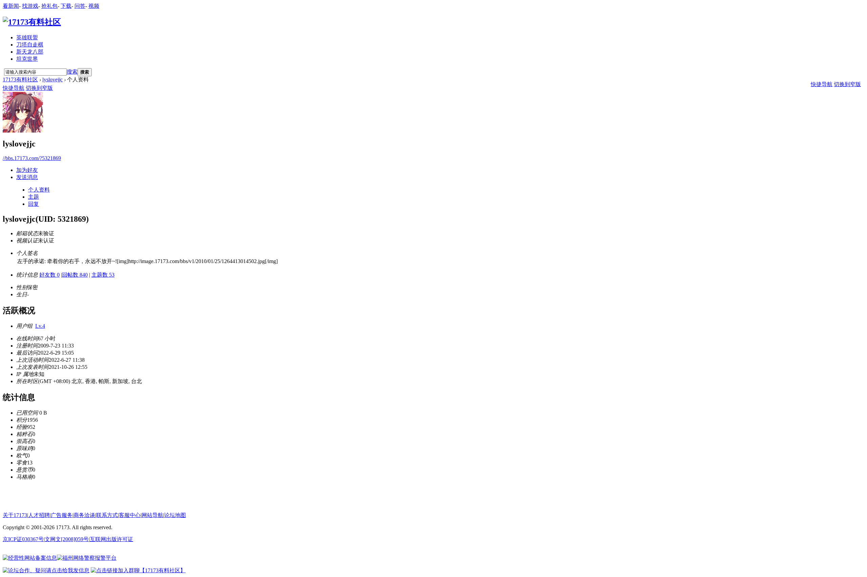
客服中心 (130, 515)
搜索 (72, 72)
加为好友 (27, 170)
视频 (93, 6)
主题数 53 (102, 275)
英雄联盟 (27, 37)
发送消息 (27, 177)
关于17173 (15, 515)
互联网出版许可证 (111, 539)
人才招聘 (39, 515)
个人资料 (39, 190)
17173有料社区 (20, 79)
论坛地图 (175, 515)
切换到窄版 (39, 88)
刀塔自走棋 (29, 44)
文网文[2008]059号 (67, 539)
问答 (80, 6)
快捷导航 (13, 88)
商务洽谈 (84, 515)
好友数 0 (49, 275)
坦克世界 (27, 59)
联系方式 (107, 515)
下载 (66, 6)
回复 (33, 204)
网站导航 (152, 515)
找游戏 (30, 6)
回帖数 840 (75, 275)
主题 (33, 197)
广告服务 (61, 515)
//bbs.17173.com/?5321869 (32, 158)
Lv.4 (40, 326)
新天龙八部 (29, 52)
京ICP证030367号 (23, 539)
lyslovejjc (52, 79)
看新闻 (11, 6)
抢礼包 (49, 6)
